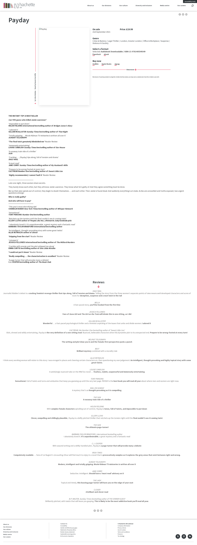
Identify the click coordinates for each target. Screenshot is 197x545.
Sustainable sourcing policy (68, 534)
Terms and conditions (124, 532)
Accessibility (63, 526)
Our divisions (106, 5)
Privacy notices (122, 528)
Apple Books (106, 64)
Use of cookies (122, 530)
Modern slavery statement (67, 532)
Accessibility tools (190, 1)
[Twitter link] (178, 536)
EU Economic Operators (67, 536)
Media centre (164, 5)
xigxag (117, 64)
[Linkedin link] (190, 536)
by (35, 100)
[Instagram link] (184, 536)
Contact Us (63, 524)
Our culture (123, 5)
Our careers (181, 5)
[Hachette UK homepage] (21, 5)
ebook (106, 54)
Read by (35, 81)
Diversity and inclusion (144, 5)
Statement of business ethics (68, 530)
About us (90, 5)
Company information (124, 526)
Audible (95, 64)
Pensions (120, 534)
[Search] (192, 5)
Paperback (97, 54)
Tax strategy (121, 536)
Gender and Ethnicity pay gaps (68, 528)
